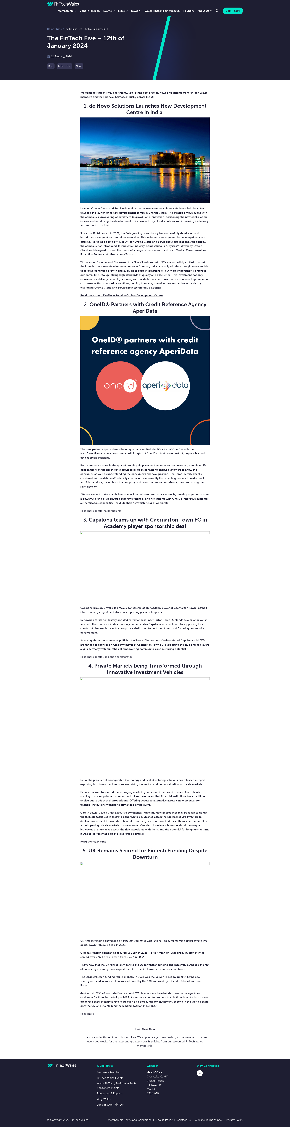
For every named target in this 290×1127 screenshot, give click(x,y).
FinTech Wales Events (110, 1078)
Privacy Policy (234, 1120)
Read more (87, 1013)
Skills (121, 11)
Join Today (233, 11)
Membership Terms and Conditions (129, 1120)
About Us (203, 11)
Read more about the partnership (100, 510)
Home (50, 28)
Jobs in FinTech (90, 11)
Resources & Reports (110, 1093)
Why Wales (104, 1099)
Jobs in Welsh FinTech (110, 1104)
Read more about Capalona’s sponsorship (106, 656)
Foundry (188, 11)
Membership (66, 11)
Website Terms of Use (208, 1120)
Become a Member (108, 1072)
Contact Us (184, 1120)
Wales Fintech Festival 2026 (162, 11)
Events (107, 11)
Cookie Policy (164, 1120)
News (134, 11)
